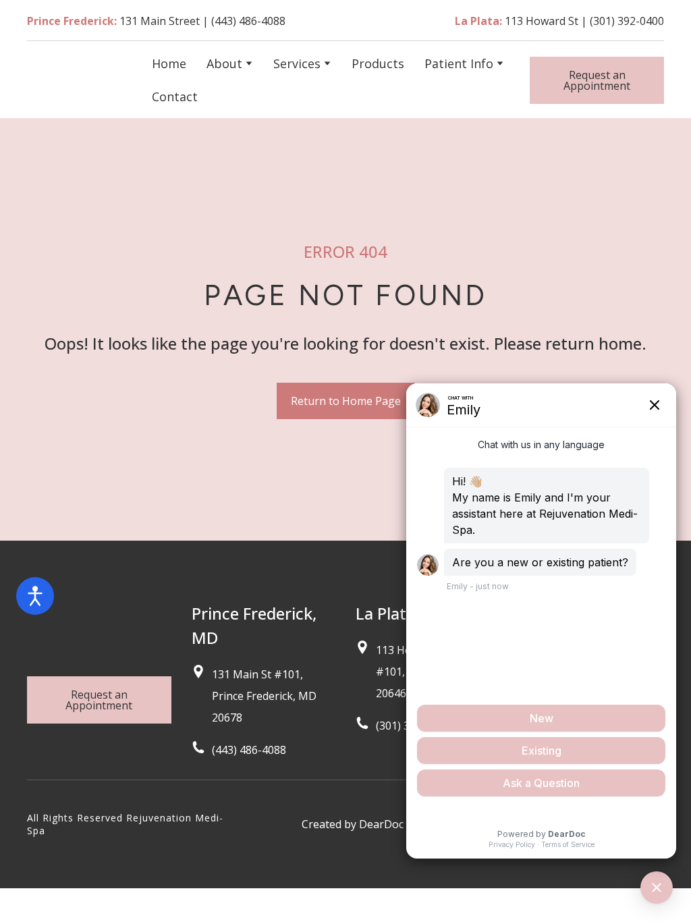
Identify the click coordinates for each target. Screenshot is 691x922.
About (224, 63)
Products (378, 63)
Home (169, 63)
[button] (597, 80)
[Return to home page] (79, 79)
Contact (175, 96)
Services (297, 63)
